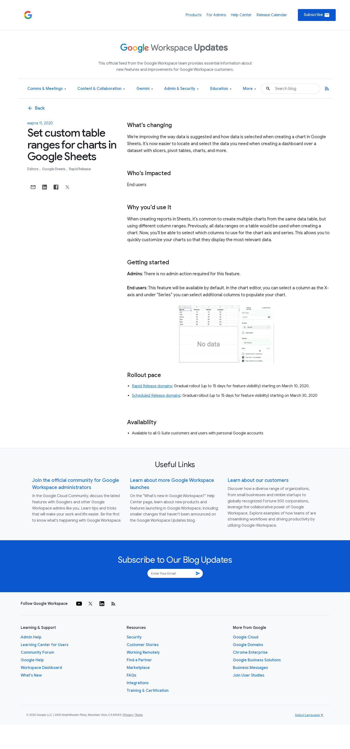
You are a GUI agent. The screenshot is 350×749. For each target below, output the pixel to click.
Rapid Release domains (152, 386)
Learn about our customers (258, 480)
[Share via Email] (33, 187)
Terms (139, 715)
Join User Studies (248, 675)
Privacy (128, 715)
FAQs (131, 675)
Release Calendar (271, 15)
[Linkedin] (102, 603)
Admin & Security (181, 89)
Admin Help (31, 637)
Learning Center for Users (44, 644)
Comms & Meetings (46, 89)
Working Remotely (143, 652)
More (249, 89)
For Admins (216, 15)
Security (134, 637)
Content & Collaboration (101, 89)
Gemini (144, 89)
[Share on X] (67, 187)
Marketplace (138, 667)
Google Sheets (54, 169)
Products (193, 15)
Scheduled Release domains (156, 395)
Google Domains (248, 644)
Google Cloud (245, 637)
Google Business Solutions (257, 660)
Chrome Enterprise (250, 652)
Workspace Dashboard (41, 667)
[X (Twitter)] (90, 603)
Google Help (32, 660)
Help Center (241, 15)
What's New (31, 675)
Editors (33, 169)
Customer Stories (143, 644)
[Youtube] (79, 603)
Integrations (138, 683)
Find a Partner (139, 660)
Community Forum (37, 652)
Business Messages (250, 667)
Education (220, 89)
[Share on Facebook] (56, 187)
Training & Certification (148, 690)
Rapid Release (80, 169)
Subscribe (317, 15)
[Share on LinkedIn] (44, 187)
